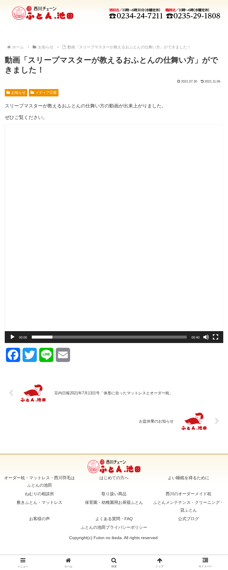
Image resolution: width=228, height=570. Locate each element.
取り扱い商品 (114, 493)
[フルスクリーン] (215, 337)
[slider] (109, 337)
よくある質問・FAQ (114, 518)
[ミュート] (206, 337)
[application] (114, 234)
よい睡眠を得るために (188, 477)
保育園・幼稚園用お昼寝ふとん (114, 502)
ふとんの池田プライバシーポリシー (114, 527)
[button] (114, 234)
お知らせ (18, 92)
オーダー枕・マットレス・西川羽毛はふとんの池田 (39, 481)
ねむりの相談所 (39, 493)
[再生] (12, 337)
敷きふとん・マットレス (39, 502)
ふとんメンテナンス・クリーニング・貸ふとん (188, 506)
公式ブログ (188, 518)
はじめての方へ (114, 477)
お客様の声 (39, 518)
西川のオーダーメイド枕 (188, 493)
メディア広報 (46, 92)
